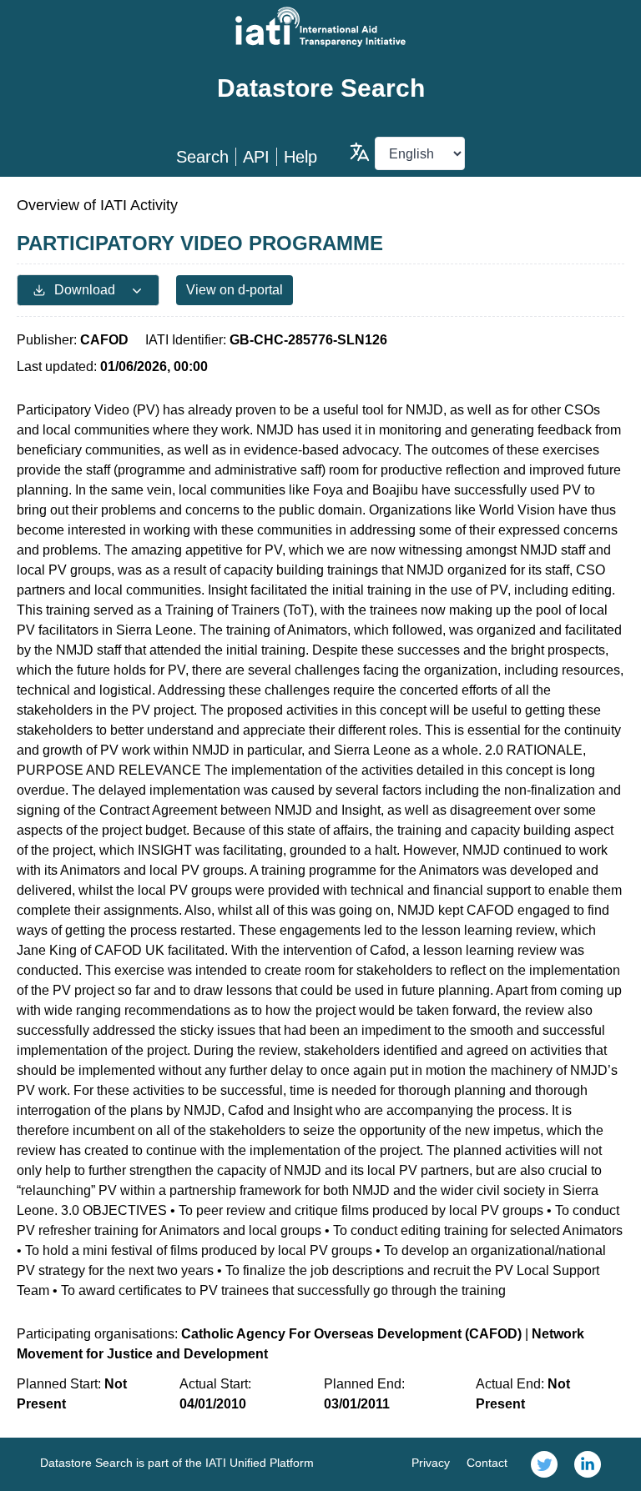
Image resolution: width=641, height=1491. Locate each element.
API (256, 157)
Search (202, 157)
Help (300, 157)
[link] (544, 1464)
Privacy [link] (430, 1462)
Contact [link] (487, 1462)
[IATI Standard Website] (320, 27)
